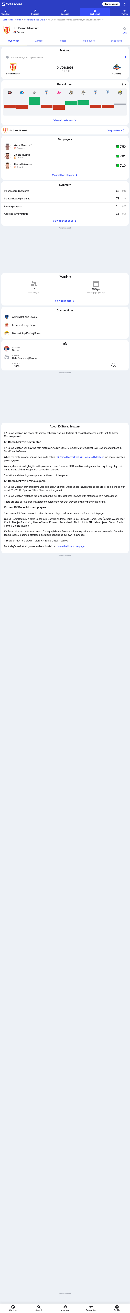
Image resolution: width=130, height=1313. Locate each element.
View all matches (62, 120)
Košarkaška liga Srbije (34, 20)
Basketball (8, 20)
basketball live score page (70, 546)
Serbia (18, 20)
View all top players (63, 175)
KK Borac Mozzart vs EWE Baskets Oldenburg (80, 457)
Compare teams (114, 130)
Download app (111, 4)
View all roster (63, 300)
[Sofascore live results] (14, 4)
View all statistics (63, 221)
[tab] (13, 41)
